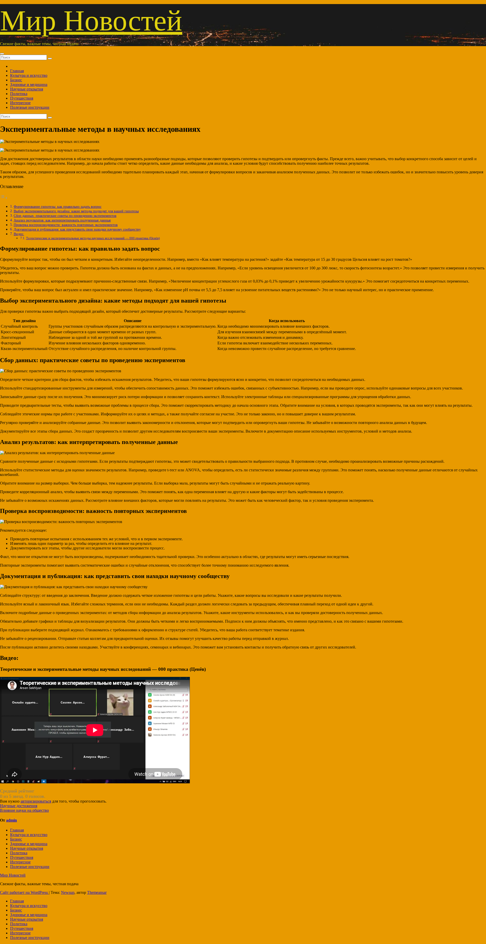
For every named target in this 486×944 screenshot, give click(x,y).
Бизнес (16, 80)
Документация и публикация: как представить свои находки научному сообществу (77, 229)
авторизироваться (36, 801)
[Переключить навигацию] (2, 53)
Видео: (19, 234)
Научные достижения (18, 806)
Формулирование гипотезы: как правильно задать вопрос (58, 207)
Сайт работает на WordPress (24, 892)
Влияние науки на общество (24, 810)
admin (11, 820)
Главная (17, 71)
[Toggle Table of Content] (4, 198)
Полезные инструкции (29, 107)
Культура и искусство (28, 75)
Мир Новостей (91, 21)
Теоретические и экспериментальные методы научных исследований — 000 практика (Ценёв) (93, 238)
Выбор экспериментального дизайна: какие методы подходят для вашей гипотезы (76, 211)
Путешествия (21, 98)
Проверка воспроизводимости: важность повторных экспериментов (66, 225)
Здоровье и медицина (28, 84)
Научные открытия (26, 89)
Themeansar (97, 892)
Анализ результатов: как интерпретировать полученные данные (62, 220)
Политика (18, 93)
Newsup (67, 892)
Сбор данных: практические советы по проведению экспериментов (65, 216)
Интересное (20, 103)
